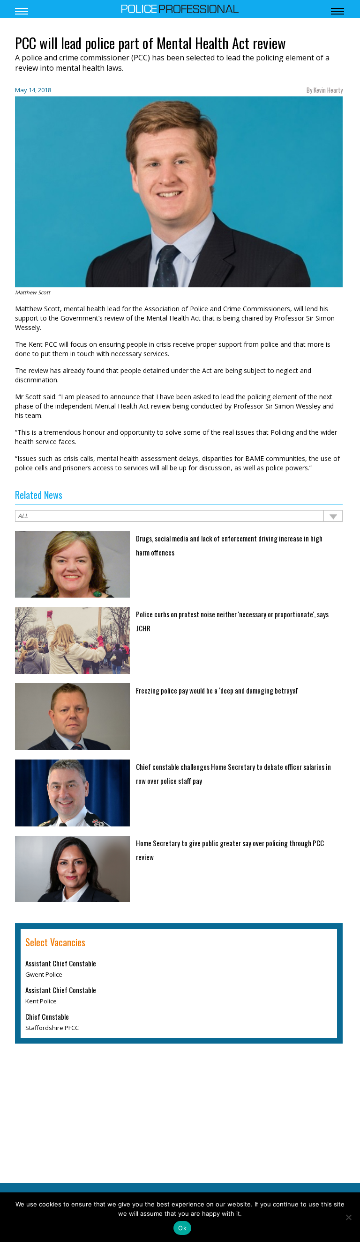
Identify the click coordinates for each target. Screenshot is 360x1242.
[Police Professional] (180, 8)
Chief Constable (47, 1016)
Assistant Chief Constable (60, 963)
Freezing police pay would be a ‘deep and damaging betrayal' (217, 690)
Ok (182, 1228)
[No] (348, 1217)
